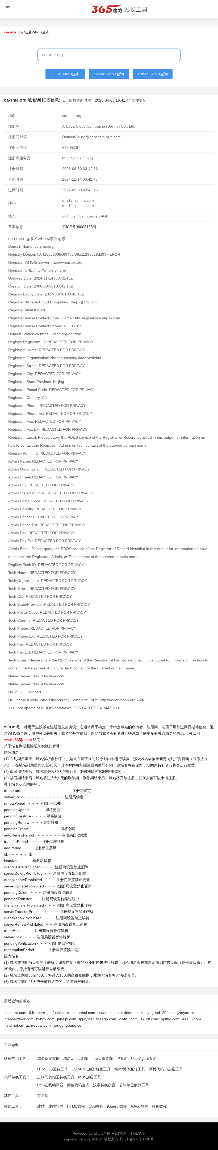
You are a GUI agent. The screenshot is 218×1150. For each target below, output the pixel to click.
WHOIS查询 (18, 733)
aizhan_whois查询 (152, 74)
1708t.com (149, 1019)
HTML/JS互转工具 (52, 1069)
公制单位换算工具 (134, 1085)
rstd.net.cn (14, 1025)
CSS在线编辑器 (50, 1085)
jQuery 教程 (117, 1106)
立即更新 (139, 100)
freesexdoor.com (19, 1019)
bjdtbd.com (170, 1019)
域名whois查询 (75, 1058)
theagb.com (106, 1019)
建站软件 (55, 1106)
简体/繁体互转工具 (129, 1069)
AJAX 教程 (139, 1106)
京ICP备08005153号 (79, 227)
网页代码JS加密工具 (166, 1069)
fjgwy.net (86, 1019)
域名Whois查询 (36, 32)
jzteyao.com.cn (190, 1012)
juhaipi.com (66, 1019)
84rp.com (37, 1012)
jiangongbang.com (69, 1025)
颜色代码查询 (78, 1085)
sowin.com (107, 1012)
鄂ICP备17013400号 (137, 1139)
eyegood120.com (160, 1012)
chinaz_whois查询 (109, 74)
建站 (41, 1106)
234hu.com (128, 1019)
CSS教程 (96, 1106)
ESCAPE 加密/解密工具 (91, 1069)
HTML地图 (136, 1133)
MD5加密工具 (89, 1077)
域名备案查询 (48, 1058)
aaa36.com (191, 1019)
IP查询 (121, 1058)
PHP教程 (159, 1106)
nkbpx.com (45, 1019)
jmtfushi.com (58, 1012)
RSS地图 (119, 1133)
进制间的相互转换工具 (55, 1077)
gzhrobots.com (38, 1025)
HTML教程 (76, 1106)
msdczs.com (15, 1012)
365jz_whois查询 (65, 74)
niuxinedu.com (130, 1012)
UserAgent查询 (143, 1058)
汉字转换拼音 (104, 1085)
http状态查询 (102, 1058)
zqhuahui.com (83, 1012)
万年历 (42, 1096)
